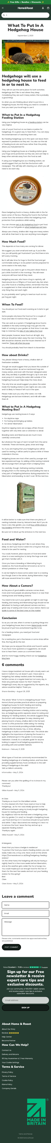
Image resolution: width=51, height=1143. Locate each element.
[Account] (43, 8)
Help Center (7, 1037)
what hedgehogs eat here (35, 227)
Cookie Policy (7, 1080)
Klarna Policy (7, 1084)
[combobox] (22, 15)
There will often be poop (20, 343)
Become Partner (8, 1040)
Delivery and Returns (10, 1054)
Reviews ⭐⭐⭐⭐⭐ (10, 1033)
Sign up (26, 1007)
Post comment (11, 947)
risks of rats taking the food (31, 331)
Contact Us (6, 1050)
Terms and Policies (25, 1134)
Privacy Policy (7, 1072)
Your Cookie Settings (10, 1062)
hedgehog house (17, 80)
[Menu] (2, 8)
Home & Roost (28, 1138)
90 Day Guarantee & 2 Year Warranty (17, 1058)
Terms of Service (9, 1076)
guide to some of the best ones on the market (21, 610)
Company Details (9, 1088)
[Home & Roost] (25, 7)
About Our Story (8, 1029)
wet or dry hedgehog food (27, 224)
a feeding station (35, 122)
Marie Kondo (37, 625)
